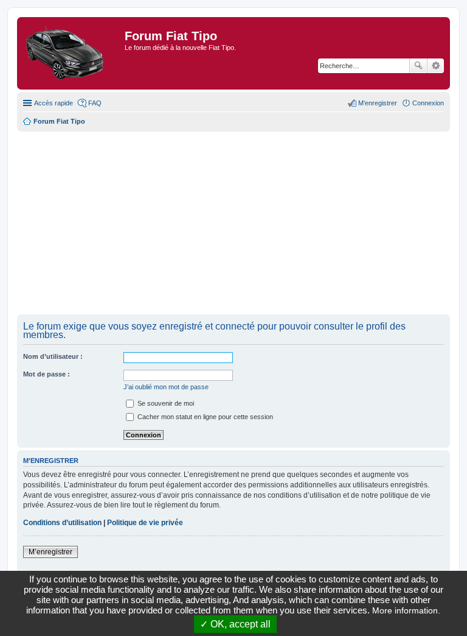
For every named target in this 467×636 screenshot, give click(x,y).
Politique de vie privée (145, 522)
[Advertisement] (233, 223)
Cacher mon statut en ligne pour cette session (204, 416)
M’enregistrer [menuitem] (377, 103)
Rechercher (418, 65)
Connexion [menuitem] (428, 103)
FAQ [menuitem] (95, 103)
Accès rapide (53, 103)
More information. (406, 610)
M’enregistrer (50, 552)
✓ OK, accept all (235, 624)
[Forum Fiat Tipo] (72, 53)
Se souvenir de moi (165, 403)
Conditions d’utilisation (62, 522)
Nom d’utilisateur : (53, 356)
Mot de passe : (46, 374)
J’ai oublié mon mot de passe (166, 386)
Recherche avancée (435, 65)
